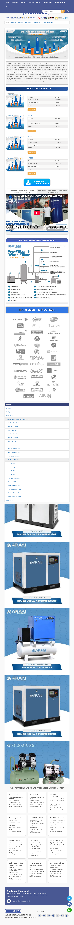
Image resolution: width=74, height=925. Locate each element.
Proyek (31, 2)
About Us (15, 2)
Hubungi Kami (47, 2)
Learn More (31, 109)
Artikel (38, 2)
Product (13, 22)
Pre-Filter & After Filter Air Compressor (29, 22)
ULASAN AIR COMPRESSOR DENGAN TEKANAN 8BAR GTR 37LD (21, 191)
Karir (7, 6)
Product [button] (23, 2)
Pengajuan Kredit (60, 2)
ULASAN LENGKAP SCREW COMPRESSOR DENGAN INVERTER (52, 191)
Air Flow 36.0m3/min (47, 22)
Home (7, 2)
